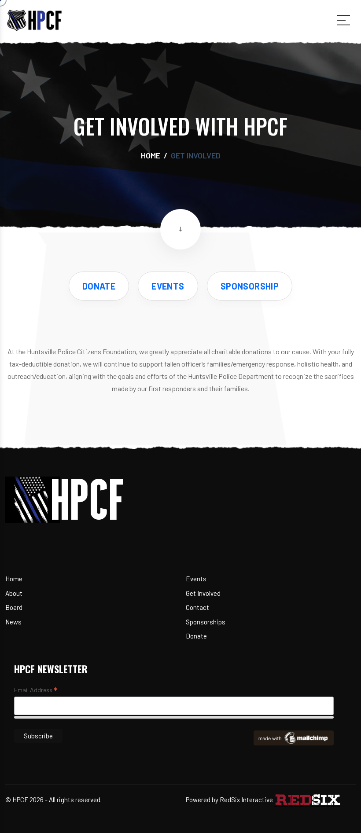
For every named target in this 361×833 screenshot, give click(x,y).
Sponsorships (205, 622)
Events (196, 579)
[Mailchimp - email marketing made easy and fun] (293, 737)
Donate (196, 636)
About (13, 593)
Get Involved (203, 593)
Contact (197, 607)
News (13, 622)
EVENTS (167, 286)
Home (150, 155)
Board (13, 607)
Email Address (36, 690)
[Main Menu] (343, 20)
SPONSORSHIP (250, 286)
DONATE (98, 286)
